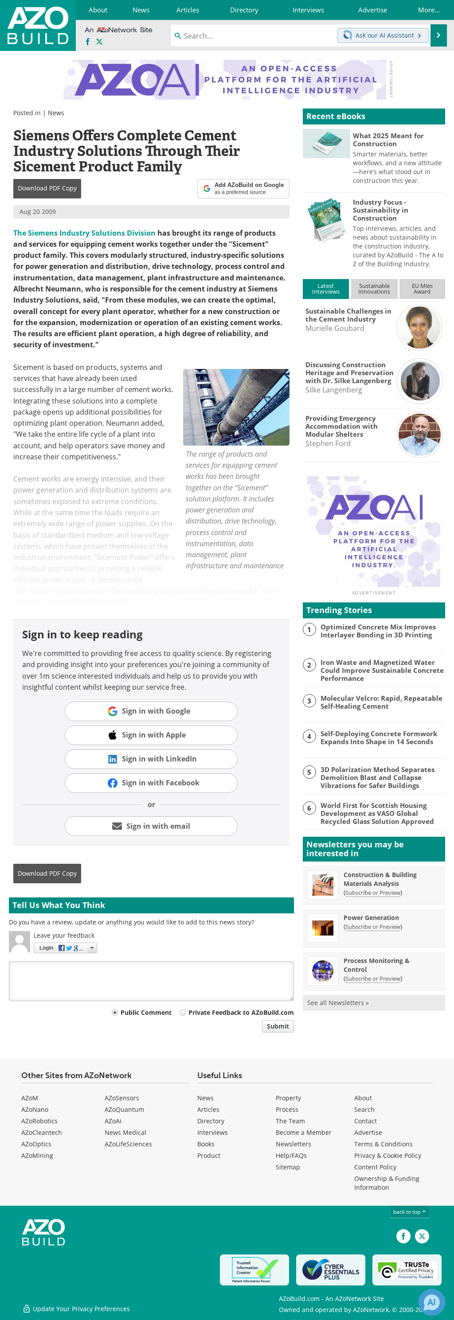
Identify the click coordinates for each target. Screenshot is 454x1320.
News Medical (125, 1132)
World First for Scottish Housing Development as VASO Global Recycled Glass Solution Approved (377, 813)
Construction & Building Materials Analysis (380, 879)
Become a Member (304, 1132)
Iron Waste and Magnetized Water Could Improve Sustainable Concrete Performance (382, 670)
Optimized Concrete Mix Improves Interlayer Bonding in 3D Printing (378, 631)
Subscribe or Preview (372, 893)
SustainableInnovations (374, 288)
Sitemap (288, 1167)
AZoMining (37, 1155)
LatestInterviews (326, 288)
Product (208, 1155)
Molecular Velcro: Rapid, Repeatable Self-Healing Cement (381, 702)
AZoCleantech (41, 1132)
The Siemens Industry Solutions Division (84, 233)
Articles (208, 1109)
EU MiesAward (422, 288)
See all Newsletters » (338, 1002)
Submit (278, 1026)
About (363, 1098)
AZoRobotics (39, 1121)
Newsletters (293, 1144)
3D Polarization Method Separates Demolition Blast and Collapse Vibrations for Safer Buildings (377, 777)
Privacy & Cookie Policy (387, 1155)
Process (287, 1109)
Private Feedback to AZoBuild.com (241, 1012)
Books (206, 1144)
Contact (365, 1121)
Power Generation (371, 917)
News (56, 113)
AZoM (29, 1098)
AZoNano (34, 1109)
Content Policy (375, 1167)
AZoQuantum (124, 1109)
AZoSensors (122, 1098)
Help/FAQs (291, 1155)
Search (364, 1109)
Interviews (212, 1132)
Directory (210, 1121)
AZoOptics (36, 1144)
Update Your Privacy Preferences (80, 1308)
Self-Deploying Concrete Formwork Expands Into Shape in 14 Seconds (379, 737)
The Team (290, 1121)
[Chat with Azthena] (432, 1302)
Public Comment (146, 1012)
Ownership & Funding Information (386, 1183)
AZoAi (113, 1121)
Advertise (368, 1132)
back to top (407, 1211)
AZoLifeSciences (128, 1144)
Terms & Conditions (383, 1144)
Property (288, 1098)
